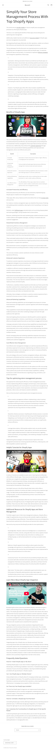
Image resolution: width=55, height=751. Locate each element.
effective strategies (43, 52)
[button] (3, 5)
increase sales (44, 198)
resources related (34, 38)
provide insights (21, 27)
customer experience (35, 145)
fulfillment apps (19, 210)
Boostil (8, 747)
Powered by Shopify (13, 747)
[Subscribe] (38, 730)
